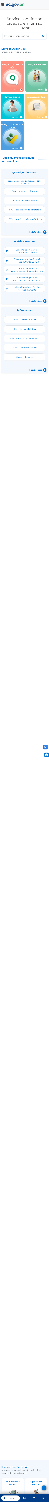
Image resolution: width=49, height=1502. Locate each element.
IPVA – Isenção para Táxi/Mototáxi (25, 210)
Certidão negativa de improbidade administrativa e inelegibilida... (27, 280)
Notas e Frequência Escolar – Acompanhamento (27, 288)
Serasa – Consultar (25, 357)
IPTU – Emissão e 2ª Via (25, 320)
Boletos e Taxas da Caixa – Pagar (25, 338)
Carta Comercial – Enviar (25, 348)
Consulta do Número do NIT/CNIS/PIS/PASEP (27, 251)
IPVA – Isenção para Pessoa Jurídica (25, 219)
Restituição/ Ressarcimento (25, 200)
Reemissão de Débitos (25, 329)
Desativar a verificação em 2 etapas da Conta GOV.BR (27, 260)
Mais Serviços (35, 232)
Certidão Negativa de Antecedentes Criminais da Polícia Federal (27, 271)
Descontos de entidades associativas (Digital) (24, 182)
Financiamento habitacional (25, 191)
